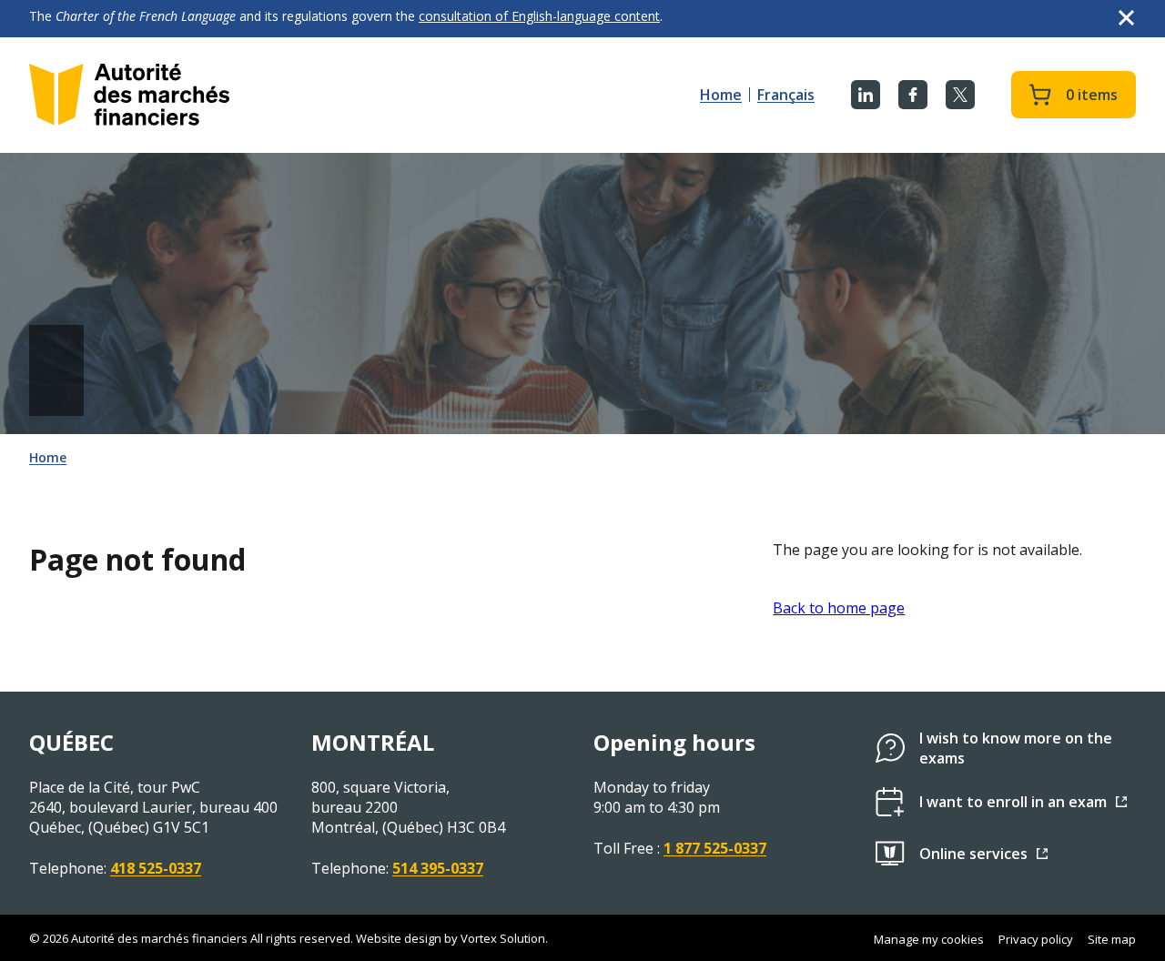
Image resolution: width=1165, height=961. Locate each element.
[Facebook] (912, 94)
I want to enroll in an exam (1013, 802)
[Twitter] (960, 94)
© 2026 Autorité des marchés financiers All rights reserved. (191, 938)
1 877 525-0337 (715, 848)
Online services (973, 854)
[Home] (129, 95)
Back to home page (839, 608)
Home (721, 94)
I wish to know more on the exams (1015, 748)
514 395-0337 (437, 868)
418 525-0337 (155, 868)
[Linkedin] (865, 94)
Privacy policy (1035, 939)
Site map (1112, 939)
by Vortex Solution (494, 938)
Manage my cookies (929, 939)
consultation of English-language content (539, 16)
